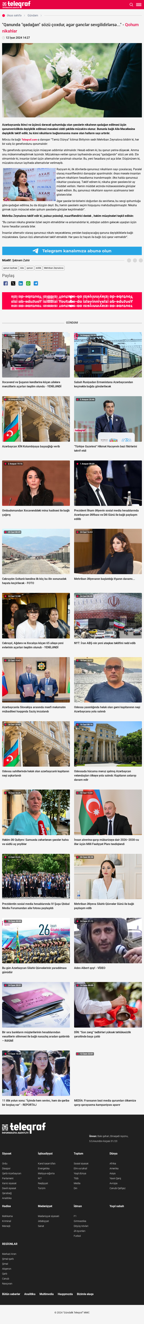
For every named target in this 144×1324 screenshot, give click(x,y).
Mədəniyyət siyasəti (48, 1216)
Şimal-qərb (8, 1258)
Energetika (44, 1168)
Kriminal (6, 1221)
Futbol (77, 1235)
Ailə (22, 268)
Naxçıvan (7, 1283)
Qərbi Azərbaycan (11, 1173)
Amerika (114, 1168)
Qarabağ (7, 1193)
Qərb (4, 1273)
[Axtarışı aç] (131, 5)
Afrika (113, 1163)
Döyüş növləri (81, 1226)
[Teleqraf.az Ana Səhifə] (17, 4)
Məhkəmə (7, 1216)
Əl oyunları (79, 1231)
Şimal (5, 1263)
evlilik (38, 268)
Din (75, 1188)
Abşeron (6, 1268)
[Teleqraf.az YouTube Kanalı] (72, 300)
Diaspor (6, 1168)
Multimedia (47, 1294)
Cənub (5, 1278)
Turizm (41, 1188)
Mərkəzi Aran (9, 1253)
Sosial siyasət (81, 1163)
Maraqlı (6, 1226)
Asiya (113, 1173)
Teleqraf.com (29, 139)
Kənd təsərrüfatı (46, 1163)
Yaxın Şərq (115, 1178)
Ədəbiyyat (43, 1221)
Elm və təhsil (80, 1168)
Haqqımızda (65, 1294)
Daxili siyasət (9, 1188)
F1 (75, 1216)
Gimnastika (80, 1221)
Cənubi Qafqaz (118, 1188)
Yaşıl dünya (80, 1173)
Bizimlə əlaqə (85, 1294)
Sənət (41, 1226)
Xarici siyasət (9, 1183)
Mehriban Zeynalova (53, 268)
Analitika (7, 1198)
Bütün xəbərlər (11, 1294)
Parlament (8, 1178)
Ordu (4, 1163)
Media (77, 1183)
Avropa (113, 1183)
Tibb (76, 1178)
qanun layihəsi (10, 268)
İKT (40, 1178)
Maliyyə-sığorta (46, 1173)
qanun (30, 268)
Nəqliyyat (43, 1183)
